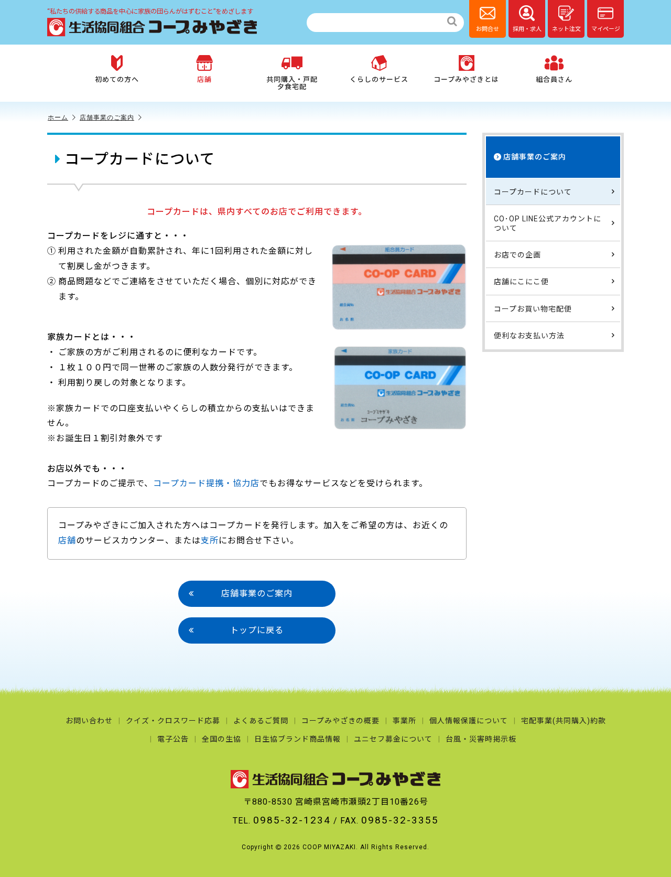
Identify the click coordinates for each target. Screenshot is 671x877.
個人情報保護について (468, 720)
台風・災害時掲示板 (481, 739)
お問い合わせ (89, 720)
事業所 (404, 720)
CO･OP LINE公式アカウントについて (547, 223)
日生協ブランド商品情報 (297, 739)
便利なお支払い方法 (529, 335)
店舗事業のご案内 (107, 117)
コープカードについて (533, 191)
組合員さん (554, 79)
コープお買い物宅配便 (533, 308)
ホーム (58, 117)
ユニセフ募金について (393, 739)
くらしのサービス (379, 79)
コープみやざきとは (466, 79)
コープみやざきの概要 (340, 720)
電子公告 (173, 739)
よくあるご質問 (260, 720)
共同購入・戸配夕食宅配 (292, 83)
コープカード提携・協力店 (206, 483)
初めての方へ (117, 79)
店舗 (204, 79)
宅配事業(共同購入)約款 (563, 720)
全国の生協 (221, 739)
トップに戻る (257, 630)
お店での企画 (517, 255)
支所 (210, 541)
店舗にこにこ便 (521, 281)
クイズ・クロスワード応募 (173, 720)
